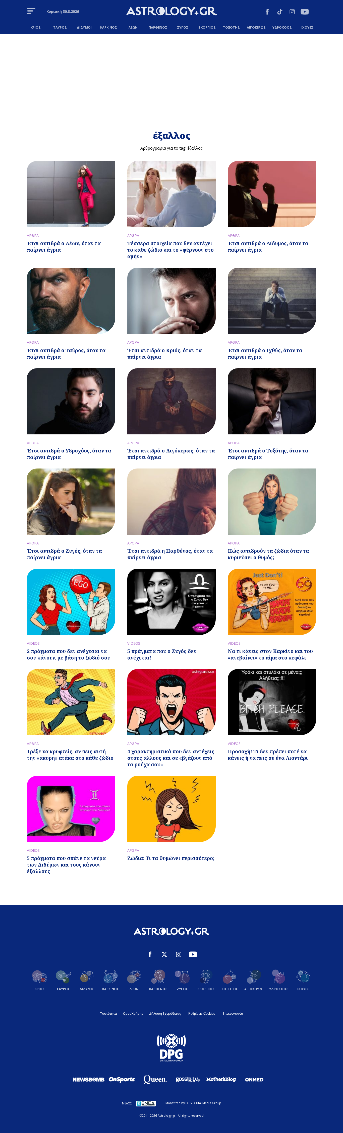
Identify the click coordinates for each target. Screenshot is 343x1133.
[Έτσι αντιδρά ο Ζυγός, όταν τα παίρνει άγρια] (71, 501)
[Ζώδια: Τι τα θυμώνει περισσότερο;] (171, 809)
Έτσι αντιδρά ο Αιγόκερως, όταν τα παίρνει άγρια (171, 453)
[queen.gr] (155, 1079)
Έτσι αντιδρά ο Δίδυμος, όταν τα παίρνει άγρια (268, 246)
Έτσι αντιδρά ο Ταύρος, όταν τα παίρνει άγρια (66, 353)
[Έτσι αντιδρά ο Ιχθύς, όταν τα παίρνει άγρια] (272, 301)
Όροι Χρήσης (133, 1013)
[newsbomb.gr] (89, 1079)
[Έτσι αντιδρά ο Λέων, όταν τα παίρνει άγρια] (71, 194)
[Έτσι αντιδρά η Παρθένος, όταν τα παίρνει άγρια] (171, 501)
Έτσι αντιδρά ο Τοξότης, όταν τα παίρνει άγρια (268, 453)
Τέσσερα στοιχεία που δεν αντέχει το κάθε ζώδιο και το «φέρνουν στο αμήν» (170, 250)
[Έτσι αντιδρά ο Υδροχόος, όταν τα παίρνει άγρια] (71, 401)
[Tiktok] (280, 12)
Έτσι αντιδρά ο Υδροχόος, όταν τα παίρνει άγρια (69, 453)
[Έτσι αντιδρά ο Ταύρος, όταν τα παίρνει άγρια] (71, 301)
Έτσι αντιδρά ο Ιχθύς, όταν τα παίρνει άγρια (265, 353)
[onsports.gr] (122, 1079)
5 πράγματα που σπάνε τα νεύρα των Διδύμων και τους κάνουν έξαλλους (66, 865)
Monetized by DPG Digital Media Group (193, 1103)
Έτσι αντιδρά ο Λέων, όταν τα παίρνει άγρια (64, 246)
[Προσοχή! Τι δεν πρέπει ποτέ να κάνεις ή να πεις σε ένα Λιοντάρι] (272, 702)
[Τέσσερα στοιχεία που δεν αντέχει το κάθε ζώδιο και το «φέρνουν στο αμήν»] (171, 194)
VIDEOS (33, 643)
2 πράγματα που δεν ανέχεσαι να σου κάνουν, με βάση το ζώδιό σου (68, 654)
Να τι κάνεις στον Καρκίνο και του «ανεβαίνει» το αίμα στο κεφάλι (270, 654)
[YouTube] (305, 12)
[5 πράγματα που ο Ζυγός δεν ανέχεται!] (171, 602)
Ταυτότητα (108, 1013)
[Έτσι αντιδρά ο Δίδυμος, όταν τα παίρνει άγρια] (272, 194)
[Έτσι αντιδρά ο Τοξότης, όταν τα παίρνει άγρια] (272, 401)
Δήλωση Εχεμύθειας (165, 1013)
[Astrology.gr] (171, 12)
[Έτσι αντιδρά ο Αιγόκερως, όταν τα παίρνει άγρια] (171, 401)
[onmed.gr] (254, 1079)
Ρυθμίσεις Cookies (201, 1013)
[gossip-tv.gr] (188, 1079)
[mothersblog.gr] (221, 1079)
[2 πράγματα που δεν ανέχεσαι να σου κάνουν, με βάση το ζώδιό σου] (71, 602)
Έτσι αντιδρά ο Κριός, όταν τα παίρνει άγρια (164, 353)
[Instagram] (292, 12)
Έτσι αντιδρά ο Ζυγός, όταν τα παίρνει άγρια (64, 554)
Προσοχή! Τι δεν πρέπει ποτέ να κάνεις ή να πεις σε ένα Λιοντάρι (268, 754)
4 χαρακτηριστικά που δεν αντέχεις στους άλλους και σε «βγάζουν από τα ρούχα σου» (170, 758)
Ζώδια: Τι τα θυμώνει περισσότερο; (171, 858)
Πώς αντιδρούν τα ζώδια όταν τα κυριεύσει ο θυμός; (268, 554)
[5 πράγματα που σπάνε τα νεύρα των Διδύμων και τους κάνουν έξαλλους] (71, 809)
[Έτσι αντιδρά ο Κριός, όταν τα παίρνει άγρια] (171, 301)
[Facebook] (267, 12)
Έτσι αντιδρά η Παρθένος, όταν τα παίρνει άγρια (170, 554)
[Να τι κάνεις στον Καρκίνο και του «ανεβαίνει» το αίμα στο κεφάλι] (272, 602)
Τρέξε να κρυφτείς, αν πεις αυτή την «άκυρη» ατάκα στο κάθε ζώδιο (70, 754)
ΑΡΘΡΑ (33, 235)
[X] (164, 955)
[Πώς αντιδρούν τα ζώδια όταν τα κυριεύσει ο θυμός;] (272, 501)
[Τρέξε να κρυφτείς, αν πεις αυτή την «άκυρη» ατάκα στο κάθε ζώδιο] (71, 702)
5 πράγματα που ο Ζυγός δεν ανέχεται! (161, 654)
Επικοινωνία (233, 1013)
